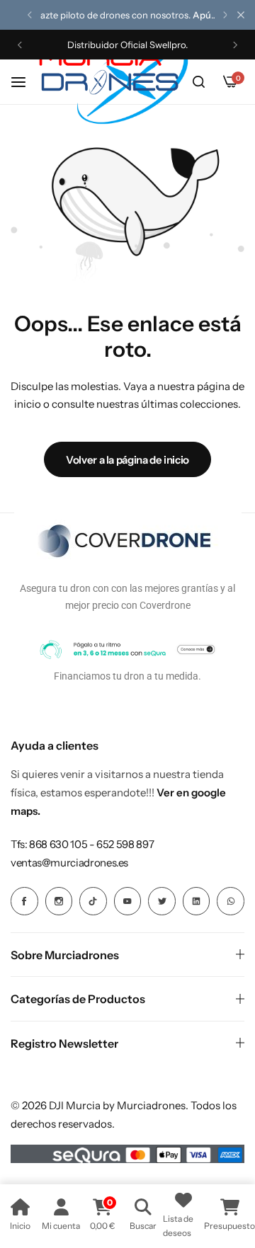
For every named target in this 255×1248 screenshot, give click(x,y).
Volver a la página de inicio (127, 459)
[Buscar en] (198, 82)
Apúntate (213, 15)
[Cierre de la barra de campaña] (241, 15)
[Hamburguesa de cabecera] (25, 82)
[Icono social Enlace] (24, 901)
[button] (29, 14)
